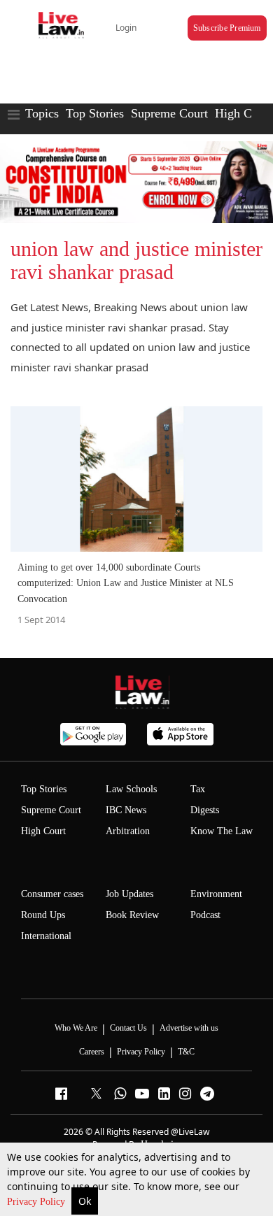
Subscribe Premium (227, 28)
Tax (197, 789)
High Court (43, 831)
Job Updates (129, 894)
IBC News (126, 810)
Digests (204, 810)
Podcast (205, 915)
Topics (42, 113)
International (46, 936)
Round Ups (43, 915)
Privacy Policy (37, 1201)
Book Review (132, 915)
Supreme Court (169, 113)
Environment (216, 894)
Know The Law (221, 831)
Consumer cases (52, 894)
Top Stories (95, 113)
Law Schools (131, 789)
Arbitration (128, 831)
